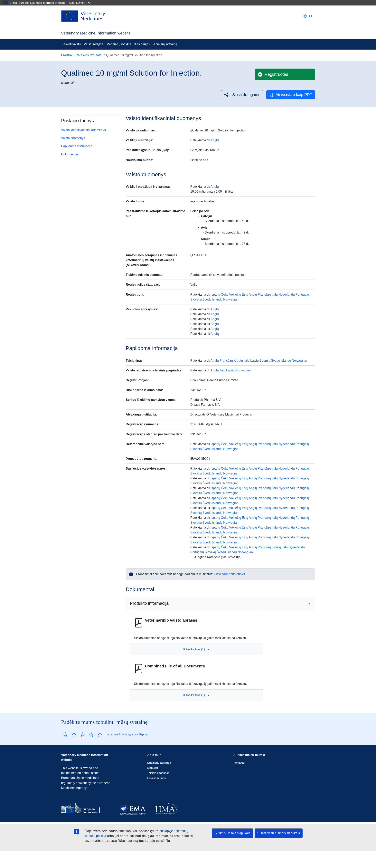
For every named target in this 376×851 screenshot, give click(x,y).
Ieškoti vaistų (72, 44)
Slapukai (152, 767)
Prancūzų (264, 294)
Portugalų (302, 294)
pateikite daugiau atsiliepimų (130, 734)
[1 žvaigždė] (65, 734)
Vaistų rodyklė (93, 44)
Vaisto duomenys (73, 138)
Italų (275, 294)
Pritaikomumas (156, 777)
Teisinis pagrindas (158, 772)
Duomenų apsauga (159, 762)
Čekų (224, 294)
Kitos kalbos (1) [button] (194, 649)
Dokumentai (69, 154)
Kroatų (238, 360)
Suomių (264, 360)
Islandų (217, 299)
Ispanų (215, 294)
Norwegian (231, 299)
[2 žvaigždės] (69, 734)
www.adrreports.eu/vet (229, 574)
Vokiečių (235, 294)
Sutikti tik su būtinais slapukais (278, 833)
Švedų (207, 299)
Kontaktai (239, 762)
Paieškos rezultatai (89, 55)
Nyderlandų (286, 294)
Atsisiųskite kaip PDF (294, 94)
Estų (245, 294)
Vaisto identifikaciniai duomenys (83, 130)
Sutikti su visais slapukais (232, 833)
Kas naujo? (142, 44)
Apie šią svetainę (165, 44)
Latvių (254, 360)
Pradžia (66, 55)
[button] (242, 94)
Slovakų (196, 299)
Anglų (215, 140)
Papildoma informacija (76, 146)
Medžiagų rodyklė (119, 44)
